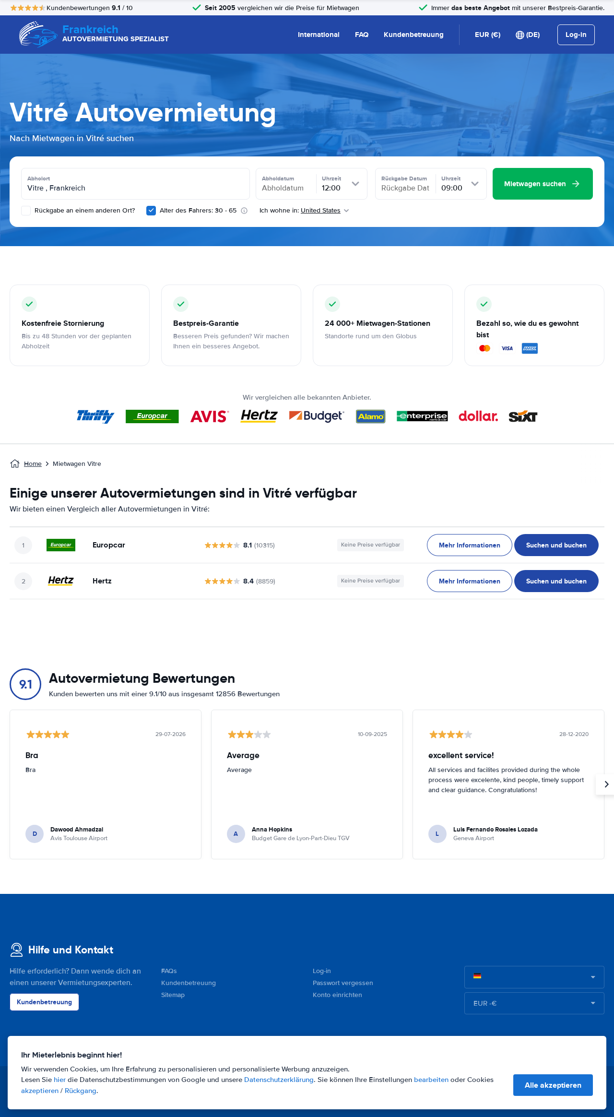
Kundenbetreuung (414, 34)
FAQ (361, 34)
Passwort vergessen (343, 983)
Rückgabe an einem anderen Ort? (84, 210)
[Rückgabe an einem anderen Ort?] (26, 210)
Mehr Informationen (469, 545)
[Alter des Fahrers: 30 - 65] (151, 210)
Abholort (38, 178)
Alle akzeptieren (553, 1085)
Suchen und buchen (556, 545)
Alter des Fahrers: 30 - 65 (198, 210)
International (319, 34)
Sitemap (173, 995)
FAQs (169, 971)
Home (33, 464)
